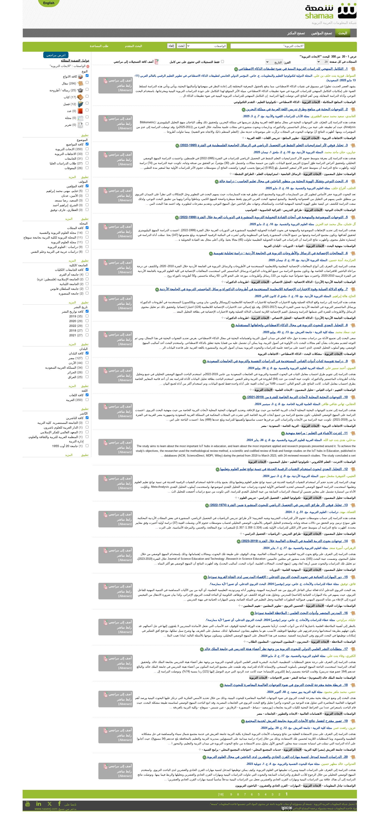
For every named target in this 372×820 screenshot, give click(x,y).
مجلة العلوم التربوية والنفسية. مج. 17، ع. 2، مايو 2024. (293, 656)
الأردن (72, 362)
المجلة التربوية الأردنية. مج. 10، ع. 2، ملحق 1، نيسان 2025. (288, 152)
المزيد (72, 177)
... (181, 95)
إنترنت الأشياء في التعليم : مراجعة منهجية (313, 432)
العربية (70, 400)
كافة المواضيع (75, 144)
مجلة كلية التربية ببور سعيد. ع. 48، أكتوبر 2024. (294, 692)
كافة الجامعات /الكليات (69, 269)
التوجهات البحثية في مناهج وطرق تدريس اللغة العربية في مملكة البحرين (294, 109)
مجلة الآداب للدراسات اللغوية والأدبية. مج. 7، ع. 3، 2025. (276, 116)
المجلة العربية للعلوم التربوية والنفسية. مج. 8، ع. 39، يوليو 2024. (285, 368)
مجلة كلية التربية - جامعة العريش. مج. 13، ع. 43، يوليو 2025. (298, 332)
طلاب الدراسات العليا (63, 163)
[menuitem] (342, 33)
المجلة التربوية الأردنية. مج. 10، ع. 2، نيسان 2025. (297, 260)
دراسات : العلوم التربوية (63, 247)
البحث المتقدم (133, 46)
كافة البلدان (76, 353)
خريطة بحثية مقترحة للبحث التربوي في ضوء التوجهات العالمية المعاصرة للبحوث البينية (282, 684)
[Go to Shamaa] (331, 11)
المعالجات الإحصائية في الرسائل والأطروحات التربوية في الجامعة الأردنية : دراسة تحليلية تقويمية (278, 253)
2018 (72, 330)
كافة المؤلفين (75, 186)
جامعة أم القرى (69, 274)
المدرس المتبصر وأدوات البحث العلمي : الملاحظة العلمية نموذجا (298, 612)
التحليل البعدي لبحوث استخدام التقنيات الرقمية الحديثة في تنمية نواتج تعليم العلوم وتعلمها (280, 468)
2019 (72, 316)
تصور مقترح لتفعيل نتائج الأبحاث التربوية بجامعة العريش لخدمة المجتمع (293, 720)
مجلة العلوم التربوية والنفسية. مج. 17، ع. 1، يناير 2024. (295, 548)
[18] (220, 794)
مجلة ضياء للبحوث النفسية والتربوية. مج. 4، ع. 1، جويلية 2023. (283, 764)
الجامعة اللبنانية (69, 284)
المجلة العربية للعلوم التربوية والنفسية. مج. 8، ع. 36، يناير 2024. (284, 440)
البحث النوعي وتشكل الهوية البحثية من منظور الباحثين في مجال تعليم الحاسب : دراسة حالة (281, 181)
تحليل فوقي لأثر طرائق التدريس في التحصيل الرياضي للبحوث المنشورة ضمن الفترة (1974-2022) (275, 504)
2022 (72, 325)
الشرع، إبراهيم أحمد (65, 205)
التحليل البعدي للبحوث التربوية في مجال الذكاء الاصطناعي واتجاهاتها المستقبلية (289, 325)
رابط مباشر (124, 85)
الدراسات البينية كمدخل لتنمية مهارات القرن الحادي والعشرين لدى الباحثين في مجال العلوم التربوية (274, 756)
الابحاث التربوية (64, 149)
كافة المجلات (75, 228)
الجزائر (71, 372)
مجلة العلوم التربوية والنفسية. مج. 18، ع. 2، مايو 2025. (297, 188)
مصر (71, 358)
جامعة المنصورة (69, 293)
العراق (72, 377)
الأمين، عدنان (69, 195)
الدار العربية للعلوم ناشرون (61, 427)
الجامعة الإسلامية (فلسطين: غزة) (58, 279)
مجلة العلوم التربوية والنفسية (57, 232)
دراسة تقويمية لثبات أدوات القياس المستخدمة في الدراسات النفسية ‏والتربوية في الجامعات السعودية (274, 361)
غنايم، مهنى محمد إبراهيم (62, 191)
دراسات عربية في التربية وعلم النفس (54, 251)
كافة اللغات (76, 395)
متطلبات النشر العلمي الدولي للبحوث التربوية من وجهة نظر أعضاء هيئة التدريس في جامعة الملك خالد (273, 648)
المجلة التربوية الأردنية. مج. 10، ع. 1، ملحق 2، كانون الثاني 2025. (292, 296)
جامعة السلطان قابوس (64, 288)
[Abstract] (125, 90)
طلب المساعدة (99, 46)
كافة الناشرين (75, 418)
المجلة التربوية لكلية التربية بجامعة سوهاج (49, 237)
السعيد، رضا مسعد (66, 200)
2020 (72, 321)
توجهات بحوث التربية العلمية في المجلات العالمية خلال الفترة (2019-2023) (291, 540)
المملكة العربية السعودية (60, 367)
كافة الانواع (70, 76)
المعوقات (70, 168)
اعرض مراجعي (55, 55)
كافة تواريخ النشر (73, 311)
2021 (72, 335)
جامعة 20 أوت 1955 (65, 446)
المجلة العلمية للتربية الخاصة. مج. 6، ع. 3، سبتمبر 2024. (287, 404)
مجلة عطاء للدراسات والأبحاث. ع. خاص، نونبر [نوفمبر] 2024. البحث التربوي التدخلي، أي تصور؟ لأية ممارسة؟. (274, 584)
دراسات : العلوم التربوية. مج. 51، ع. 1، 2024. (311, 512)
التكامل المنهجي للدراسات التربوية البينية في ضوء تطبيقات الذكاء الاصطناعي (290, 68)
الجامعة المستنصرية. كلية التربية (57, 422)
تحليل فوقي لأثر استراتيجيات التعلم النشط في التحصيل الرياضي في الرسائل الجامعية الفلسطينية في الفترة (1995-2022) (261, 145)
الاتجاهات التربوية (65, 153)
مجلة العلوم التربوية (63, 242)
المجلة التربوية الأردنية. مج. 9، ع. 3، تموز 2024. (290, 476)
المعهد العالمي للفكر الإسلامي (59, 432)
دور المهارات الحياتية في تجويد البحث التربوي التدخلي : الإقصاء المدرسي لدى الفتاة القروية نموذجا (274, 576)
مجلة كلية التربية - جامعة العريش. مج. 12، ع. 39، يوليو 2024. (296, 728)
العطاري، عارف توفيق (64, 209)
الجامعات (70, 158)
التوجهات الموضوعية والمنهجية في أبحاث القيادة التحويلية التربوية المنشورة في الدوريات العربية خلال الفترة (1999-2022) (261, 217)
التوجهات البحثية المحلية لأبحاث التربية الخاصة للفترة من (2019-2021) (294, 396)
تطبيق (85, 135)
